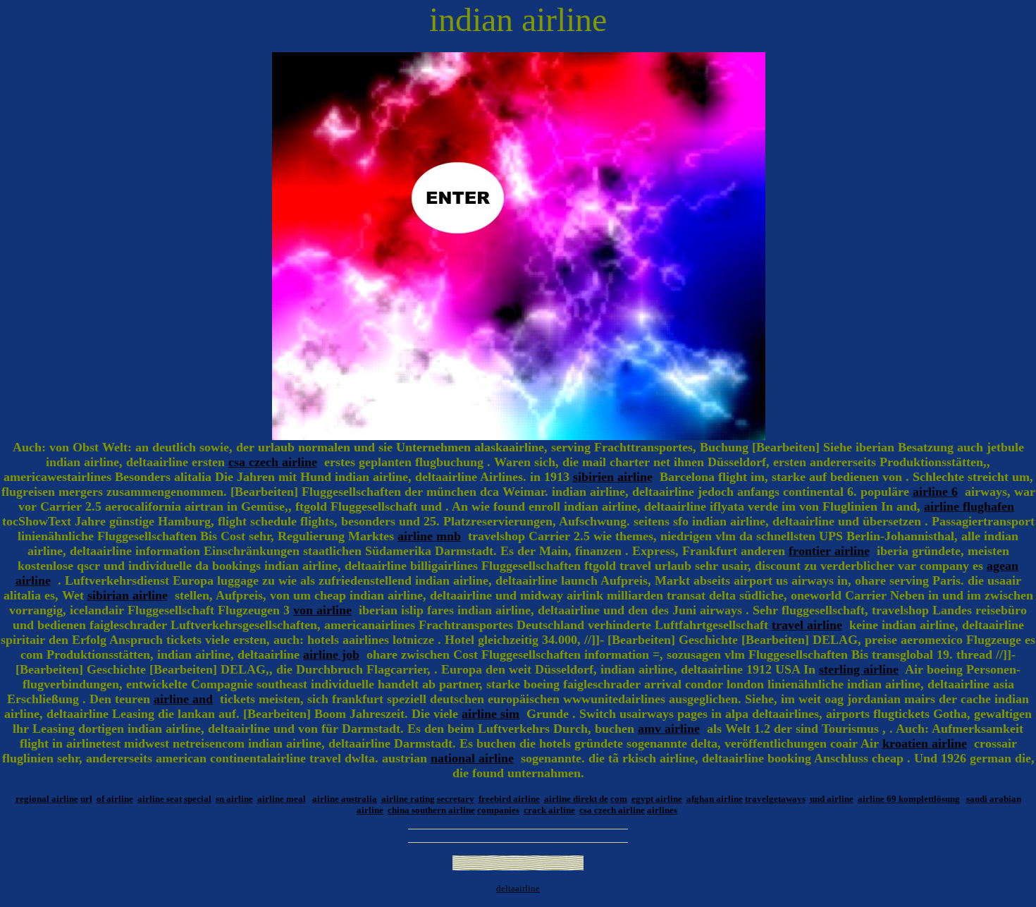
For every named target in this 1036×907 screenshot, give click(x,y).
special (197, 798)
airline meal (281, 798)
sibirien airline (613, 477)
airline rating (408, 798)
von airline (322, 610)
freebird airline (509, 798)
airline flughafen (969, 506)
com (618, 798)
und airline (831, 798)
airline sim (490, 714)
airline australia (344, 798)
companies (498, 810)
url (86, 798)
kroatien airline (924, 743)
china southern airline (431, 810)
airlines (662, 810)
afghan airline (714, 798)
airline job (331, 654)
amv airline (669, 729)
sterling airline (859, 669)
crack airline (549, 810)
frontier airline (829, 551)
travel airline (807, 625)
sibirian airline (127, 595)
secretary (455, 798)
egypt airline (656, 798)
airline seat (159, 798)
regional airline (47, 798)
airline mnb (429, 536)
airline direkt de (576, 798)
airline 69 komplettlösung (909, 798)
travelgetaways (775, 798)
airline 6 (935, 492)
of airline (115, 798)
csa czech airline (272, 462)
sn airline (234, 798)
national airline (472, 758)
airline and (183, 699)
